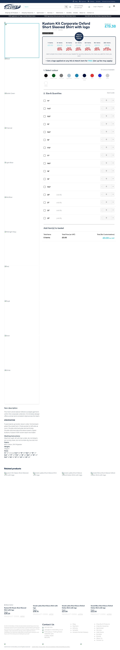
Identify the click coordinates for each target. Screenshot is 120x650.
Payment (83, 1)
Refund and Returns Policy (63, 646)
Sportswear (40, 13)
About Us (82, 13)
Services (49, 13)
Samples (98, 1)
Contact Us (90, 13)
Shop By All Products (11, 13)
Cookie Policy (35, 646)
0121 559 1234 (48, 627)
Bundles (69, 13)
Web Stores (59, 13)
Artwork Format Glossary (108, 1)
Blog (76, 1)
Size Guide (110, 93)
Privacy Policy (42, 646)
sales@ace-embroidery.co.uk (54, 630)
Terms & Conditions (51, 646)
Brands (75, 13)
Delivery (92, 1)
